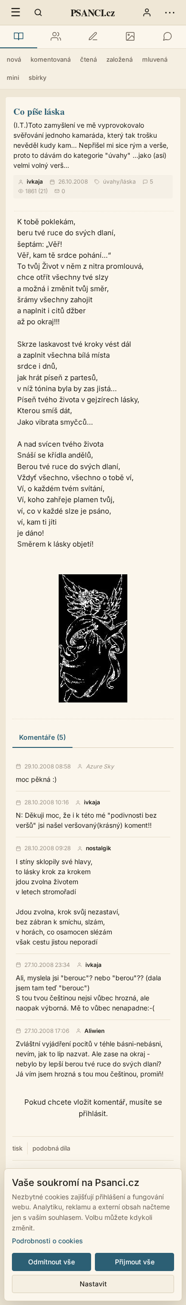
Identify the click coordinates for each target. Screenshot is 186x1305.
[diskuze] (167, 36)
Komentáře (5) (42, 737)
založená (119, 59)
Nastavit (93, 1284)
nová (14, 59)
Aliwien (94, 1031)
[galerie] (130, 36)
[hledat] (38, 12)
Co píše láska (39, 111)
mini (13, 77)
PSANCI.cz (92, 13)
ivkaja (35, 181)
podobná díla (51, 1148)
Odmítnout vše (51, 1262)
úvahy (111, 181)
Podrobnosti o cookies (47, 1241)
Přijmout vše (135, 1262)
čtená (88, 59)
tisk (17, 1148)
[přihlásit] (146, 12)
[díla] (18, 36)
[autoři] (55, 36)
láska (129, 181)
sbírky (37, 77)
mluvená (154, 59)
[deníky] (93, 36)
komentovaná (51, 59)
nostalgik (98, 848)
